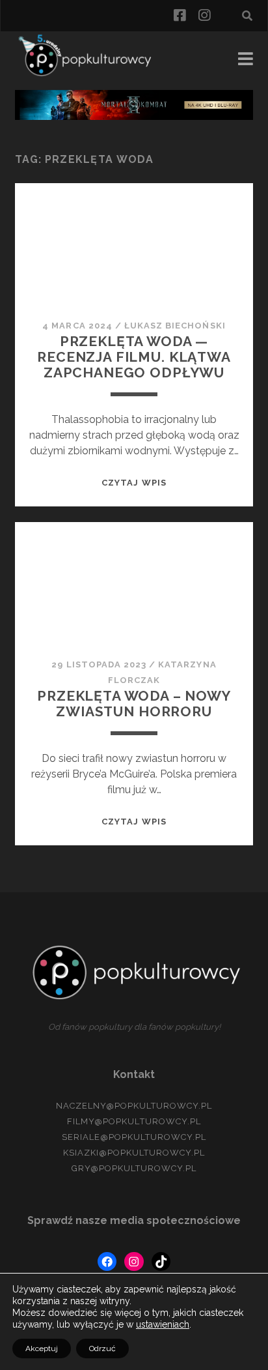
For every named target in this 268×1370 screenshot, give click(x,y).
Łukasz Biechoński (175, 325)
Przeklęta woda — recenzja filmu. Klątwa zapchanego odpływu (134, 357)
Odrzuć (102, 1348)
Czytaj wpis (133, 483)
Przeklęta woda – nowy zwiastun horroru (134, 704)
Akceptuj (41, 1348)
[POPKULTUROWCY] (90, 74)
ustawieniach (162, 1324)
